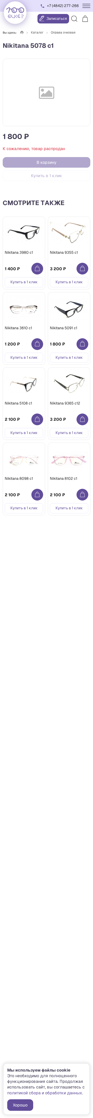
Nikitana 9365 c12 (65, 403)
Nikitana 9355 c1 (64, 252)
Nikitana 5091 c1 (63, 328)
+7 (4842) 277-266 (63, 6)
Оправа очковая (63, 32)
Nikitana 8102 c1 (63, 478)
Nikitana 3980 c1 (19, 252)
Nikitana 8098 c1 (19, 478)
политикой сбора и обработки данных (44, 1093)
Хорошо (20, 1105)
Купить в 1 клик (46, 175)
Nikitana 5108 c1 (18, 403)
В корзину (46, 162)
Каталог (37, 32)
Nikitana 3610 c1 (18, 328)
